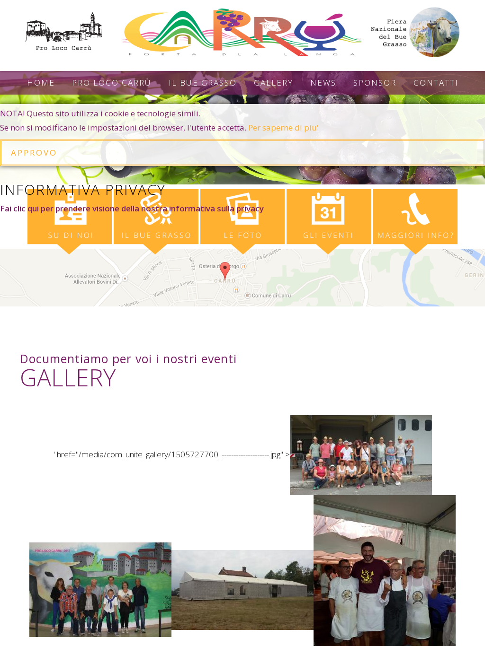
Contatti (435, 82)
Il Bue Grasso (203, 82)
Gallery (273, 82)
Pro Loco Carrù (112, 82)
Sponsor (374, 82)
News (323, 82)
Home (41, 82)
